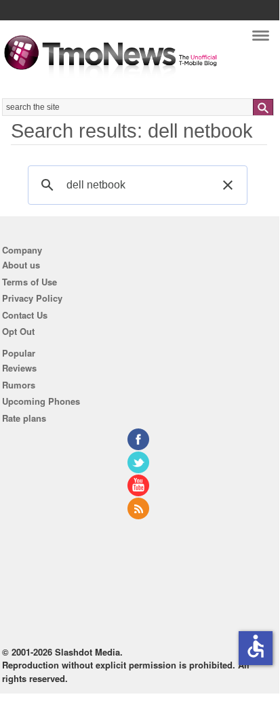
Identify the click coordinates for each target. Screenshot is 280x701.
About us (21, 264)
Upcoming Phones (41, 401)
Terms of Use (29, 281)
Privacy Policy (32, 298)
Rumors (18, 384)
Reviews (19, 367)
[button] (228, 185)
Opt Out (18, 331)
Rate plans (24, 418)
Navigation (260, 39)
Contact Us (24, 314)
